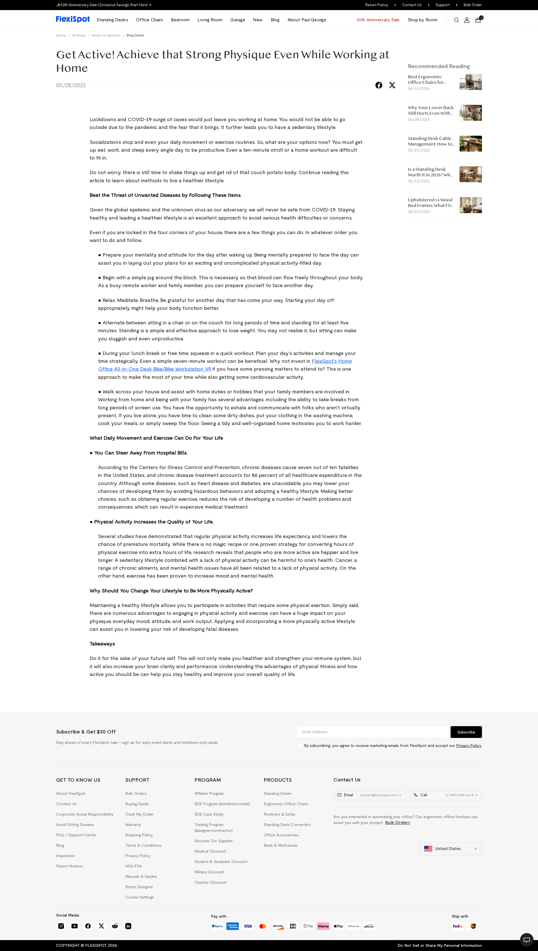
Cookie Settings (139, 897)
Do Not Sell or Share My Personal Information (440, 945)
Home (61, 35)
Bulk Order (473, 5)
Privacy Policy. (469, 745)
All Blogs (78, 35)
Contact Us (412, 5)
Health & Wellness (106, 35)
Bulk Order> (397, 822)
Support (443, 5)
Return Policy (376, 5)
